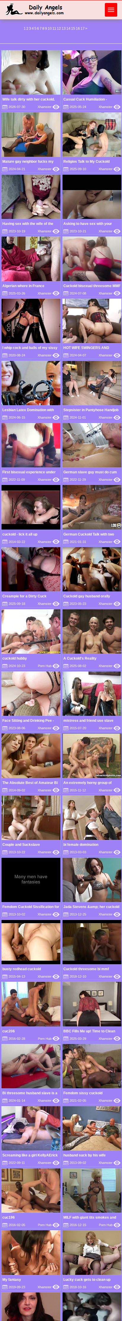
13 (64, 28)
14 (68, 28)
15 (73, 28)
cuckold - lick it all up (19, 534)
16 (78, 28)
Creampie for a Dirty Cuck (24, 596)
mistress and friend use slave (88, 721)
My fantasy (11, 1280)
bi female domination (80, 845)
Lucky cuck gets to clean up (86, 1280)
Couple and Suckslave (21, 845)
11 (54, 28)
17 (83, 28)
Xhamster (49, 107)
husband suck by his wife (84, 1155)
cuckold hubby (14, 658)
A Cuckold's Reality (80, 658)
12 (59, 28)
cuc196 (8, 1217)
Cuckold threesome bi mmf (86, 969)
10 (50, 28)
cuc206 (8, 1031)
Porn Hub (49, 666)
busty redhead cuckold (21, 969)
